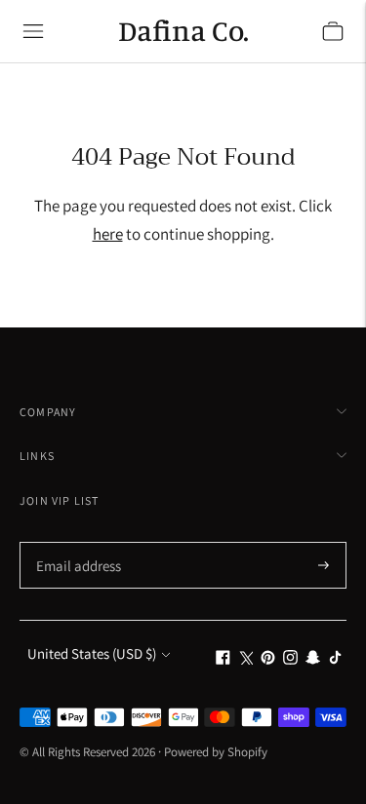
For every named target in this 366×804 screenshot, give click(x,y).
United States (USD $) (91, 653)
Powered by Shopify (215, 752)
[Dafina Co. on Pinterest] (268, 659)
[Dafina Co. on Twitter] (245, 659)
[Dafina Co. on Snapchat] (312, 659)
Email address (75, 543)
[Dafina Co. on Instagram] (290, 659)
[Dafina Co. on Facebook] (223, 659)
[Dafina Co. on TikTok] (335, 659)
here (108, 234)
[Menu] (33, 31)
